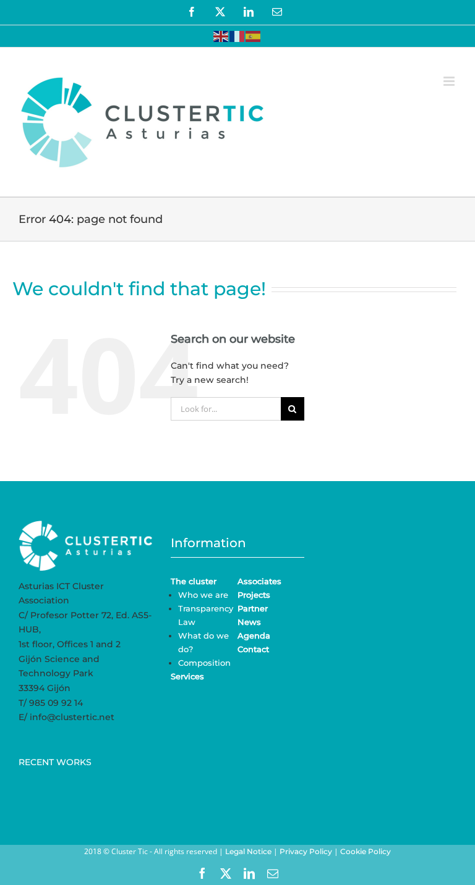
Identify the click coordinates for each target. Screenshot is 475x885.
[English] (221, 36)
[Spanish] (254, 36)
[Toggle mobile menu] (449, 81)
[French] (237, 36)
